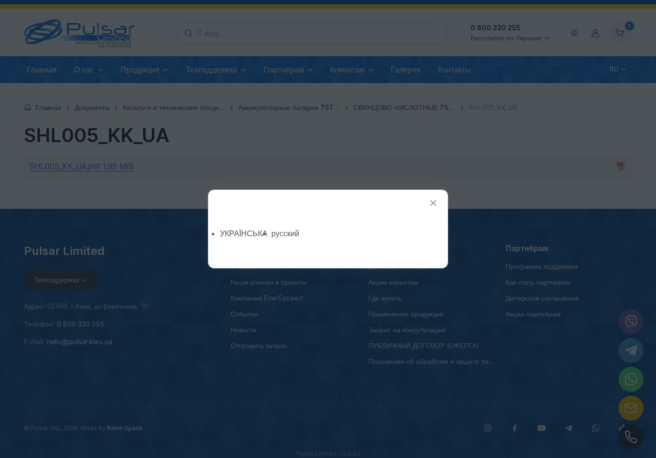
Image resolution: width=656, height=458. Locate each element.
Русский (285, 233)
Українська (243, 233)
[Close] (433, 203)
